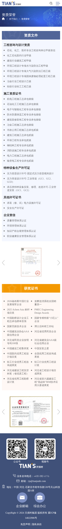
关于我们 (13, 19)
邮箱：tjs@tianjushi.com (33, 481)
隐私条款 (37, 524)
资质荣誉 (25, 19)
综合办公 (40, 506)
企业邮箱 (22, 506)
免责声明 (25, 524)
